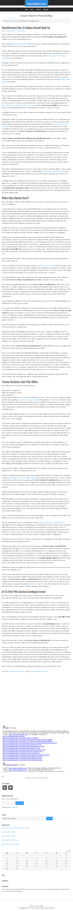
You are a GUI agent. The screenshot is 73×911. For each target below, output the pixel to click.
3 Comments (21, 31)
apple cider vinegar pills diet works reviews (16, 828)
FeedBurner (14, 807)
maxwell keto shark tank (21, 44)
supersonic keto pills (8, 832)
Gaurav (13, 31)
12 (36, 861)
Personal (21, 671)
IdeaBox (52, 908)
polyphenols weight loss (36, 584)
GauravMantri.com (36, 4)
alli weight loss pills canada (10, 844)
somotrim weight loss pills (27, 400)
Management (13, 671)
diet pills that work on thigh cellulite (23, 478)
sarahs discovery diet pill (10, 840)
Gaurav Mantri (35, 908)
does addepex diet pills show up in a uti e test (18, 105)
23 (7, 866)
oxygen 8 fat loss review (45, 265)
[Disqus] (36, 699)
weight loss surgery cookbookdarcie (51, 522)
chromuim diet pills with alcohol (53, 171)
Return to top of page (36, 906)
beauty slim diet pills (8, 836)
